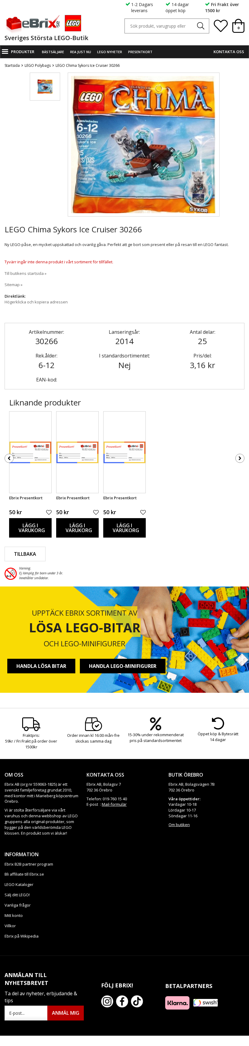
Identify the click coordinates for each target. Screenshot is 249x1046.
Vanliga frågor (18, 905)
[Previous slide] (72, 149)
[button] (45, 87)
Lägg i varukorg (32, 528)
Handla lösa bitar (41, 666)
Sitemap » (13, 284)
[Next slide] (215, 149)
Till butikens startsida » (25, 273)
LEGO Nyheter (109, 52)
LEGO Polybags (38, 65)
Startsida (12, 65)
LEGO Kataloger (19, 884)
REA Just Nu (80, 52)
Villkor (10, 925)
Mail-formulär (114, 804)
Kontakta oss (228, 51)
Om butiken (179, 824)
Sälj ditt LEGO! (17, 894)
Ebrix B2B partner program (29, 864)
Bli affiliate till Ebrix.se (24, 874)
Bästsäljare (53, 52)
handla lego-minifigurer (122, 666)
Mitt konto (14, 915)
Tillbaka (25, 554)
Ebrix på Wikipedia (22, 936)
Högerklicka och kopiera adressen (36, 302)
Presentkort (140, 52)
